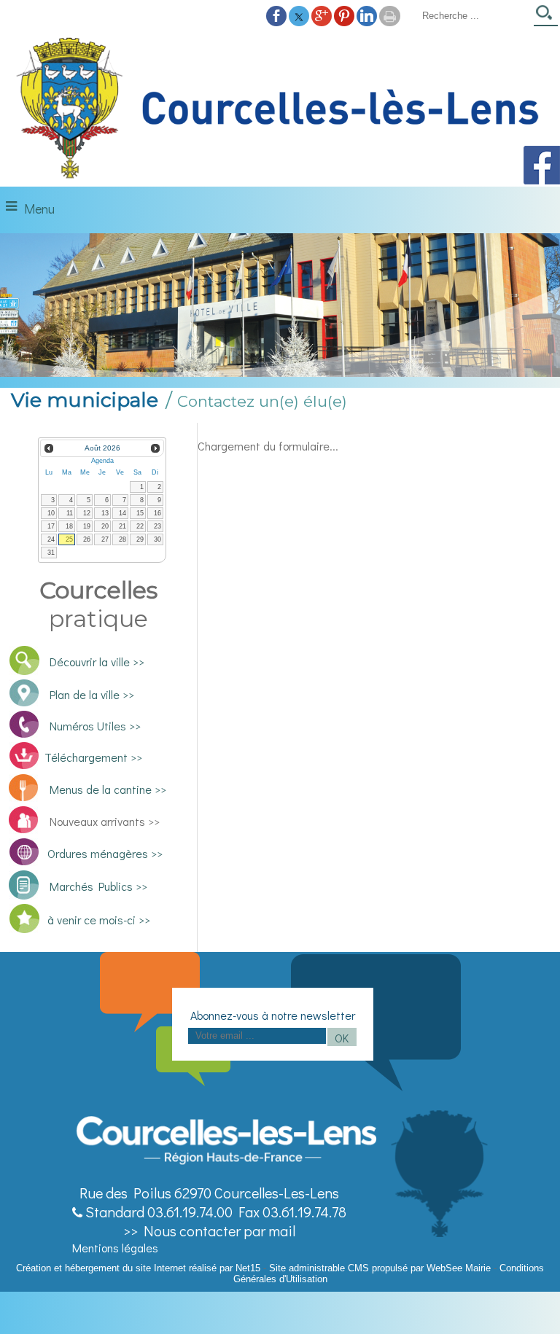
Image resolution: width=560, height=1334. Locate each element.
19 (86, 526)
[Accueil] (280, 109)
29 (140, 539)
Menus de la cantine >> (108, 789)
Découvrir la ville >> (97, 661)
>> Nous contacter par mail (209, 1230)
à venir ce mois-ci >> (98, 919)
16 (157, 513)
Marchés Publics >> (95, 886)
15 (140, 513)
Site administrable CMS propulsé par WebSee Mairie (380, 1268)
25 (69, 539)
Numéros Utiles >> (95, 725)
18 (69, 526)
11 (69, 513)
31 (51, 552)
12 (86, 513)
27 (105, 539)
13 (105, 513)
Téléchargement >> (93, 757)
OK (342, 1037)
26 (86, 539)
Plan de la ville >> (92, 694)
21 (122, 526)
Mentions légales (115, 1247)
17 (51, 526)
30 (157, 539)
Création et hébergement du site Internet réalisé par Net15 (138, 1268)
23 (157, 526)
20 (105, 526)
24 (51, 539)
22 (140, 526)
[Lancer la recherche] (546, 17)
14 (122, 513)
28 (122, 539)
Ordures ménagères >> (105, 853)
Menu (39, 208)
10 (51, 513)
